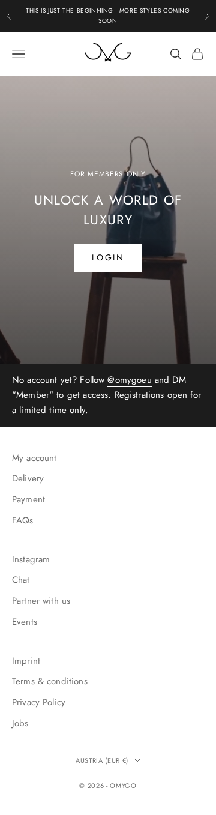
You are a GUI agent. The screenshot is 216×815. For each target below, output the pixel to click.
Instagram (31, 559)
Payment (28, 499)
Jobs (20, 723)
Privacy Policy (38, 702)
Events (24, 621)
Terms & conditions (50, 681)
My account (34, 458)
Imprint (26, 660)
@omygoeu (129, 379)
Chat (21, 579)
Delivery (28, 478)
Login (108, 257)
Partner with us (41, 600)
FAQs (23, 520)
